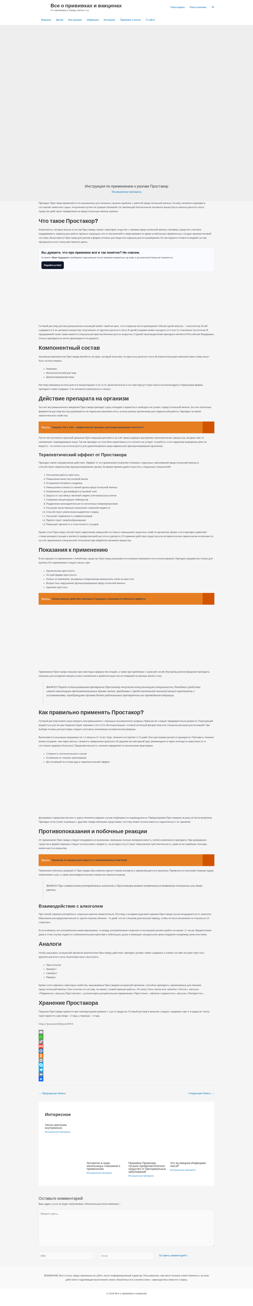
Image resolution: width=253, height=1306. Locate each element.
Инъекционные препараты (126, 191)
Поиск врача (178, 7)
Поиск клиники (198, 7)
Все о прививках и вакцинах (86, 5)
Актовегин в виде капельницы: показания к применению (103, 1166)
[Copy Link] (126, 1041)
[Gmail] (126, 1046)
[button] (213, 7)
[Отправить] (126, 1079)
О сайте (150, 19)
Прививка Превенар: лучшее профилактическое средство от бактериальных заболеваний (147, 1167)
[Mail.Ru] (126, 1051)
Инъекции (109, 19)
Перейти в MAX (52, 265)
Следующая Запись (201, 1093)
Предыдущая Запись (52, 1093)
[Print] (126, 1060)
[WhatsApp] (126, 1037)
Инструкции (75, 19)
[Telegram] (126, 1069)
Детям (59, 19)
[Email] (126, 1032)
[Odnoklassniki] (126, 1055)
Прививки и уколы (130, 19)
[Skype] (126, 1065)
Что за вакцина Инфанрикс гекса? (188, 1164)
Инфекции (93, 19)
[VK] (126, 1074)
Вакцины (46, 19)
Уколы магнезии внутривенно (56, 1126)
